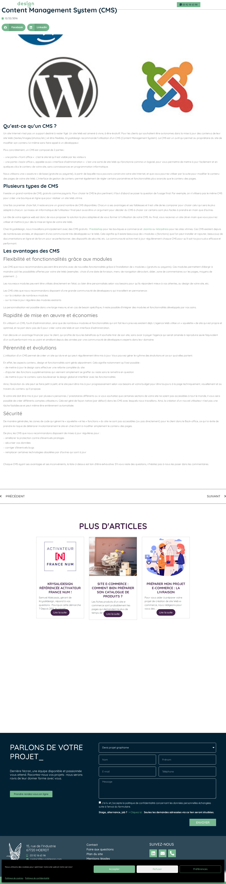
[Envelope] (162, 853)
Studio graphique (81, 4)
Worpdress (162, 229)
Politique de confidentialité (37, 878)
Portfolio (118, 4)
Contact (131, 4)
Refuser (157, 869)
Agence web (60, 4)
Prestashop (95, 229)
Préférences (200, 869)
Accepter (114, 869)
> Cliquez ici (136, 812)
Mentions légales (98, 858)
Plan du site (95, 854)
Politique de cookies (14, 878)
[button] (13, 27)
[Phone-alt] (172, 853)
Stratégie (107, 4)
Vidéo (98, 4)
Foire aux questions (100, 849)
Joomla (147, 229)
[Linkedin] (153, 853)
